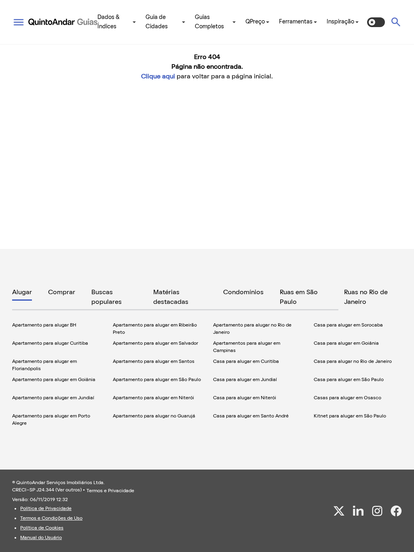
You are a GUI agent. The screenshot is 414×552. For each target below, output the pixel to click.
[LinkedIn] (358, 511)
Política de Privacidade (46, 509)
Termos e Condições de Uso (51, 518)
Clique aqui (158, 77)
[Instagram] (377, 511)
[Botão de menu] (18, 22)
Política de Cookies (41, 528)
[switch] (376, 22)
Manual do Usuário (41, 538)
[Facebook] (396, 511)
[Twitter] (339, 511)
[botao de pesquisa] (396, 22)
